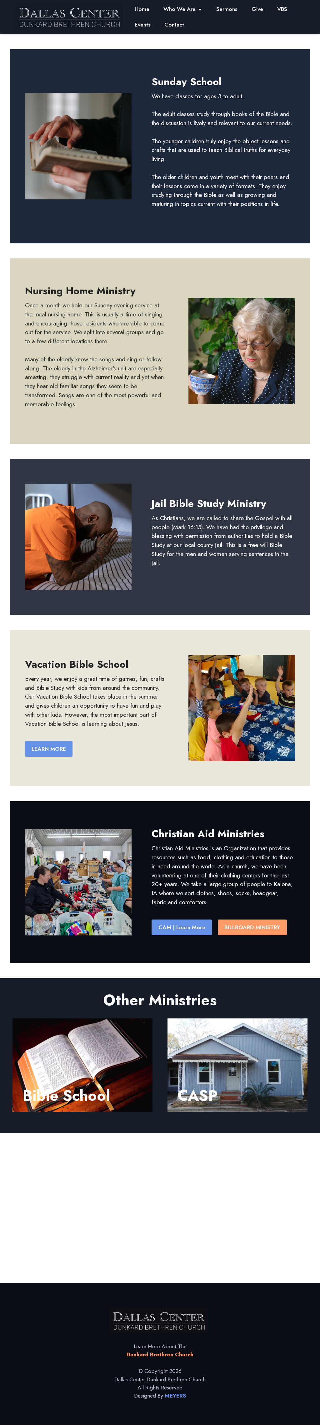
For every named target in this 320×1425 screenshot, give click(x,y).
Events (142, 25)
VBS (282, 9)
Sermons (226, 9)
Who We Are (179, 9)
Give (257, 9)
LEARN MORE (49, 749)
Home (142, 9)
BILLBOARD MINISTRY (252, 927)
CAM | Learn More (181, 927)
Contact (174, 25)
